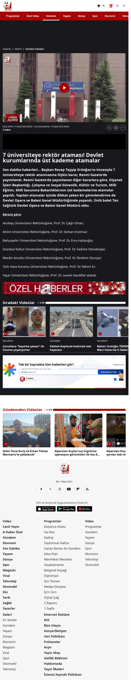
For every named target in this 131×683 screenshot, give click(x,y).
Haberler (7, 49)
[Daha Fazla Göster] (123, 127)
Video (7, 520)
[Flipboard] (78, 488)
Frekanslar (52, 641)
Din (5, 591)
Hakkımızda (53, 663)
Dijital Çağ (51, 597)
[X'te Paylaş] (109, 127)
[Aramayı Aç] (117, 6)
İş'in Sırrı (50, 591)
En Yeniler (10, 619)
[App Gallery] (84, 508)
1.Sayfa (49, 608)
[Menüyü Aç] (124, 6)
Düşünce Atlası (55, 526)
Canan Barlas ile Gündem (62, 548)
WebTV (18, 49)
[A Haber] (7, 6)
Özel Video (33, 16)
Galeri (7, 614)
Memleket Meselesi (58, 559)
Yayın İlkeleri (54, 668)
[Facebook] (41, 488)
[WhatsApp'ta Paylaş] (116, 127)
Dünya (81, 16)
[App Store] (46, 508)
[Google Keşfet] (64, 372)
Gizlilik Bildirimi (55, 657)
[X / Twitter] (50, 488)
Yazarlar (9, 608)
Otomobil (10, 586)
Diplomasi (51, 575)
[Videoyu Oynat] (64, 88)
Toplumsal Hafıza (56, 542)
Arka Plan (51, 553)
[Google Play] (66, 508)
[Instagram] (59, 488)
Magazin (9, 569)
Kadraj (48, 537)
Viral (6, 575)
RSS (46, 619)
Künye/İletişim (55, 630)
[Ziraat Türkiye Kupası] (111, 6)
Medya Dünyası (55, 586)
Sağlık (7, 602)
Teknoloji (9, 580)
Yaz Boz (49, 531)
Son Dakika (11, 548)
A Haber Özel (13, 531)
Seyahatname (54, 564)
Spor (95, 16)
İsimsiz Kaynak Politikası (63, 674)
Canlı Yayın (11, 526)
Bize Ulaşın (52, 625)
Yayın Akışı (52, 652)
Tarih (6, 597)
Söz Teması (52, 580)
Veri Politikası (54, 636)
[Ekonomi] (86, 5)
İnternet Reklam (57, 614)
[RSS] (87, 488)
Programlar (13, 16)
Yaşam (67, 16)
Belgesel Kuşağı (55, 569)
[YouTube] (69, 488)
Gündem (51, 16)
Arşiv (48, 646)
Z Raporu (50, 602)
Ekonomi (110, 16)
